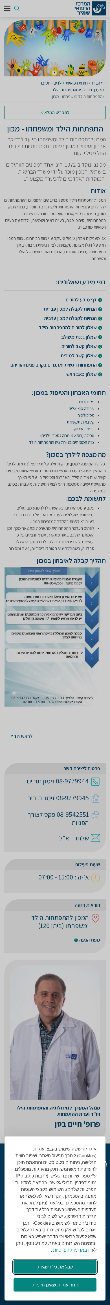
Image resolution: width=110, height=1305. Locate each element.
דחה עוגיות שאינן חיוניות (55, 1284)
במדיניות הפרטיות (70, 1250)
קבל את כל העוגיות (55, 1266)
